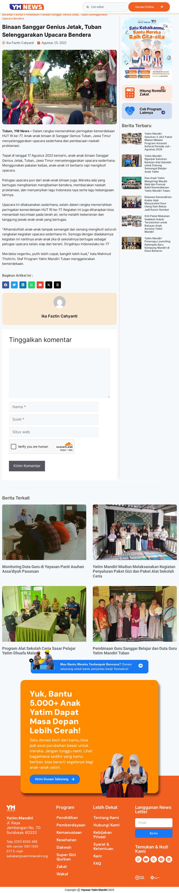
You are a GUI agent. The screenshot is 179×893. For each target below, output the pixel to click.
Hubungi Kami (106, 825)
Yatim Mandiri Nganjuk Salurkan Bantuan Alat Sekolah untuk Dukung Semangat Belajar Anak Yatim (158, 163)
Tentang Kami (106, 817)
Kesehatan (66, 840)
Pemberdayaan (68, 825)
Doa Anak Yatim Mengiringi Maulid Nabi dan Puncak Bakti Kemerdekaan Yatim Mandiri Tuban (157, 184)
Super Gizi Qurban (66, 857)
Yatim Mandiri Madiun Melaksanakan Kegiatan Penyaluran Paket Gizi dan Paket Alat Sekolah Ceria (134, 571)
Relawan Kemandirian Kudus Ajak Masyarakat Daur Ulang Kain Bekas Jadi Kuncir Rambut (158, 203)
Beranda (7, 14)
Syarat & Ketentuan (103, 846)
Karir (97, 856)
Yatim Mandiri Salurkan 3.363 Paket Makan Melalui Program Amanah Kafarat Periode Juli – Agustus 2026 (158, 141)
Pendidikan (33, 14)
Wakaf (62, 874)
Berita (19, 14)
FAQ (97, 863)
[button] (5, 284)
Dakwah (64, 847)
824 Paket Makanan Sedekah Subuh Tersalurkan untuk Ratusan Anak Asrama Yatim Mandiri (157, 223)
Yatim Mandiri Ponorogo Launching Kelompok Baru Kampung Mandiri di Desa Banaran (157, 245)
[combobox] (106, 7)
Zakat (62, 866)
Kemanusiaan (68, 832)
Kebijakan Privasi (102, 834)
